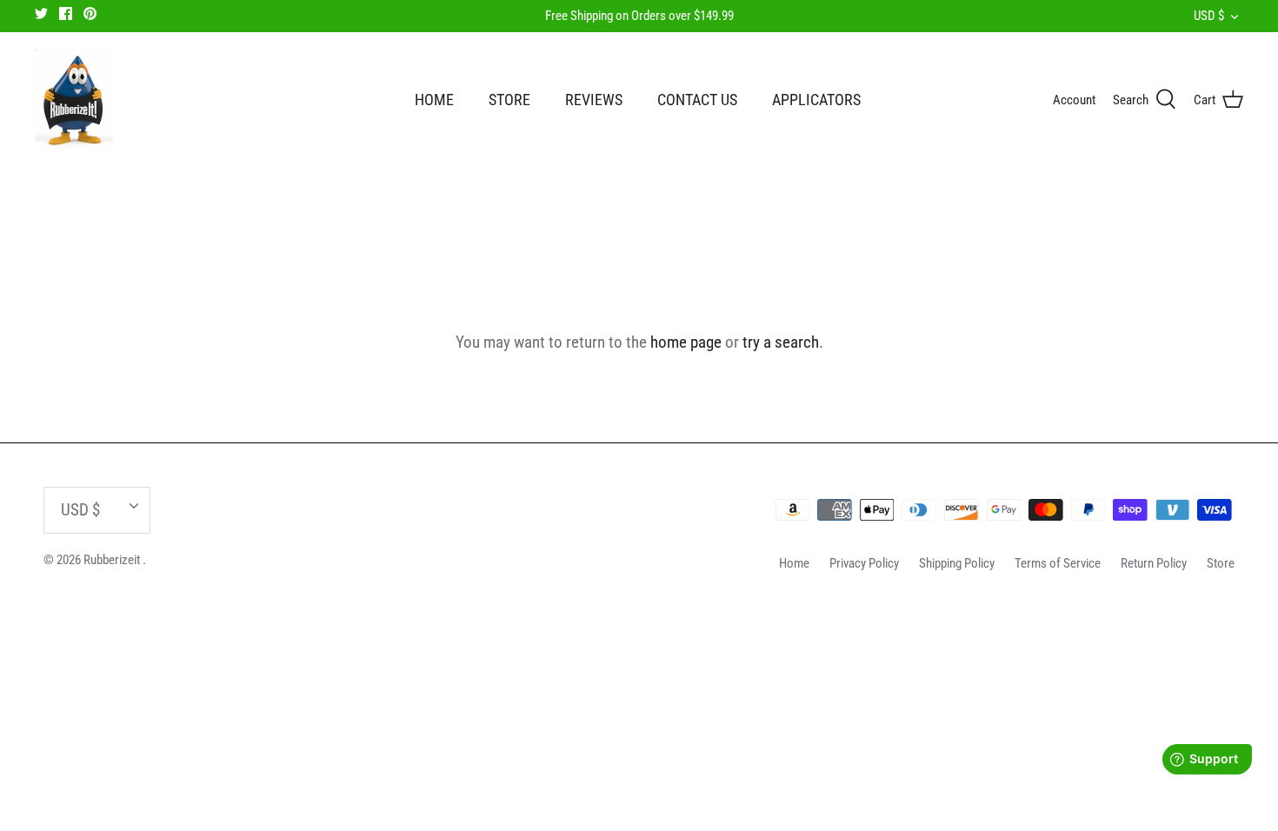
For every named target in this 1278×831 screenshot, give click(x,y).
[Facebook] (65, 13)
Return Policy (1154, 563)
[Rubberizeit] (74, 100)
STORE (509, 99)
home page (686, 342)
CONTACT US (697, 99)
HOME (434, 99)
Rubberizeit (113, 560)
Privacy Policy (864, 563)
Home (794, 563)
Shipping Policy (957, 563)
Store (1221, 563)
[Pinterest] (90, 13)
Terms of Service (1058, 563)
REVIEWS (593, 99)
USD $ (1209, 15)
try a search (780, 342)
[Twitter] (41, 13)
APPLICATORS (816, 99)
